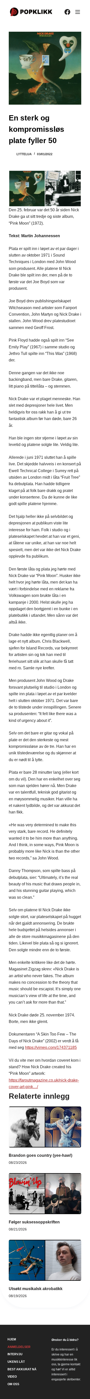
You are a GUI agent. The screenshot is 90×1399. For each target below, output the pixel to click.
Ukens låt (16, 1362)
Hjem (12, 1339)
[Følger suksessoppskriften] (45, 1193)
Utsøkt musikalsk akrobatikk (35, 1289)
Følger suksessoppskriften (34, 1222)
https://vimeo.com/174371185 (51, 1047)
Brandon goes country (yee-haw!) (40, 1155)
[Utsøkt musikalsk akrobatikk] (45, 1260)
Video (12, 1376)
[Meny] (77, 12)
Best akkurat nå (22, 1369)
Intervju (15, 1354)
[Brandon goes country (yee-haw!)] (45, 1126)
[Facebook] (67, 12)
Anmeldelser (19, 1347)
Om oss (13, 1384)
